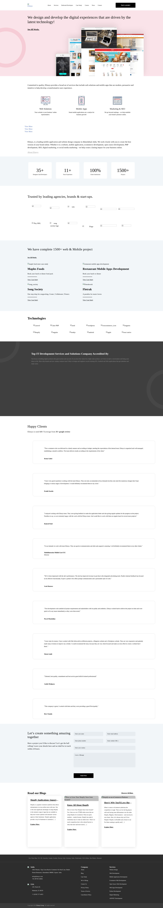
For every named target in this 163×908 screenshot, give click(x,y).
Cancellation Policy (86, 895)
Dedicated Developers (67, 5)
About (49, 5)
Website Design (114, 869)
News (93, 5)
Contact (100, 5)
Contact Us (84, 884)
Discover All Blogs (127, 793)
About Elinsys (33, 152)
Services (56, 5)
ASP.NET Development (116, 898)
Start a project (125, 5)
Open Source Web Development (118, 884)
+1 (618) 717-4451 (37, 894)
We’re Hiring (84, 880)
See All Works (33, 29)
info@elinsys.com (37, 876)
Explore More (35, 824)
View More (28, 126)
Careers (87, 5)
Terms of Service (85, 891)
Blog (82, 873)
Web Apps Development (116, 887)
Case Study (79, 5)
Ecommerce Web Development (118, 880)
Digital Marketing (114, 895)
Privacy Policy (85, 887)
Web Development (114, 873)
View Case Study (33, 280)
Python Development (115, 891)
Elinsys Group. (40, 905)
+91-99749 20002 (37, 879)
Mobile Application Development (118, 877)
